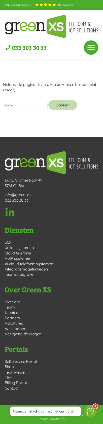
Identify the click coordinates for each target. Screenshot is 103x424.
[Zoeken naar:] (25, 105)
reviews (66, 5)
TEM (8, 377)
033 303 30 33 (16, 200)
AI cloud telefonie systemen (29, 263)
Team (10, 307)
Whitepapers (16, 328)
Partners (12, 317)
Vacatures (14, 323)
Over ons (13, 301)
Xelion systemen (19, 247)
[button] (91, 47)
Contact (11, 388)
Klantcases (14, 312)
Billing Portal (16, 382)
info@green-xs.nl (19, 194)
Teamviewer (15, 372)
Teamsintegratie (19, 274)
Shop (9, 366)
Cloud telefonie (18, 253)
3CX (8, 242)
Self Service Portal (21, 361)
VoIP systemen (18, 258)
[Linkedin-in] (10, 213)
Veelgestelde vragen (23, 333)
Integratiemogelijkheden (26, 269)
